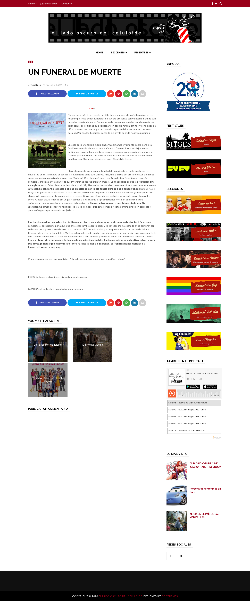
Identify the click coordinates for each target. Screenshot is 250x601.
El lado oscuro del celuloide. (121, 596)
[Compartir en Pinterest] (142, 93)
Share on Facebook (48, 94)
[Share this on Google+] (110, 93)
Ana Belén (36, 85)
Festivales (141, 52)
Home (31, 3)
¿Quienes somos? (49, 3)
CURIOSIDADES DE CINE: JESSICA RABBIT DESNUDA (205, 465)
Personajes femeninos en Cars (205, 490)
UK (30, 62)
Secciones (118, 52)
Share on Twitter (88, 94)
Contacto (67, 3)
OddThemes (170, 596)
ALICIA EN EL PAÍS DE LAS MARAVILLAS (204, 516)
